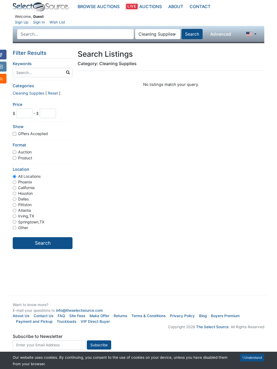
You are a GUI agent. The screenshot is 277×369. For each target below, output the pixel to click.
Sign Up (21, 22)
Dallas (23, 199)
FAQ (61, 316)
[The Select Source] (41, 7)
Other (23, 227)
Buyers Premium (225, 316)
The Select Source (212, 327)
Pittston (25, 204)
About (175, 6)
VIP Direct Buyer (95, 321)
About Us (21, 316)
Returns (120, 316)
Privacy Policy (182, 316)
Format (19, 145)
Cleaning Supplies (28, 93)
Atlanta (24, 210)
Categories (23, 85)
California (26, 187)
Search (192, 34)
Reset (53, 93)
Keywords (22, 63)
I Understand (252, 357)
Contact (200, 6)
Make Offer (99, 316)
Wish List (57, 22)
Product (25, 158)
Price (17, 104)
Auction (25, 152)
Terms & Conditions (148, 316)
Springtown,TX (31, 222)
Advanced (220, 34)
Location (21, 169)
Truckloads (66, 321)
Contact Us (43, 316)
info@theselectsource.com (79, 310)
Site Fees (77, 316)
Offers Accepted (33, 133)
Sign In (39, 22)
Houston (25, 193)
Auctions (144, 6)
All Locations (29, 176)
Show (18, 126)
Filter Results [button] (30, 53)
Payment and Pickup (34, 321)
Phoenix (25, 182)
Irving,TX (26, 216)
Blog (203, 316)
